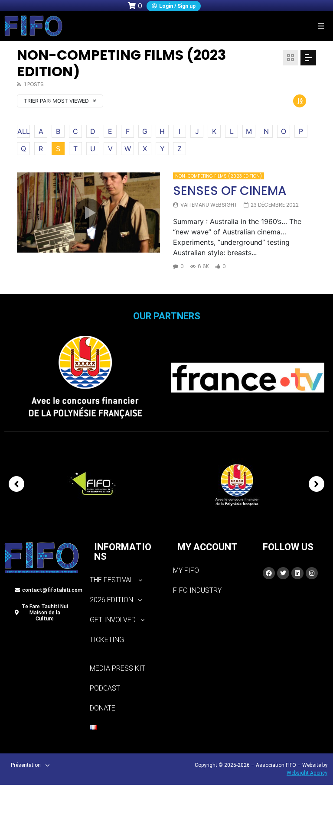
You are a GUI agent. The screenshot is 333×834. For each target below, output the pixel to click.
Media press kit (117, 668)
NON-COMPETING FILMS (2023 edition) (218, 176)
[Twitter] (283, 573)
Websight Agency (307, 773)
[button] (321, 25)
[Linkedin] (297, 573)
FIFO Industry (197, 590)
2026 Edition (111, 600)
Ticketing (107, 640)
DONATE (102, 708)
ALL (23, 131)
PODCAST (105, 688)
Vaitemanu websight (208, 204)
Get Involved (113, 620)
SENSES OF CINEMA (230, 190)
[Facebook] (269, 573)
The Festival (112, 580)
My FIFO (186, 570)
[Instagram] (312, 573)
